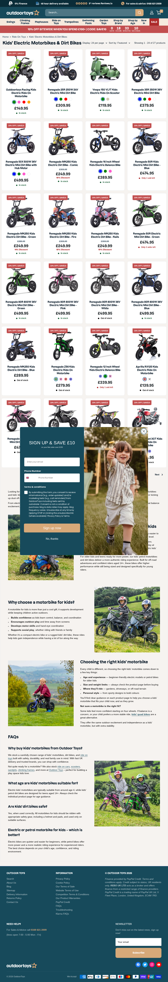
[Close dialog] (144, 431)
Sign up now (52, 528)
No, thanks (52, 538)
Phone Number (32, 471)
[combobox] (30, 478)
